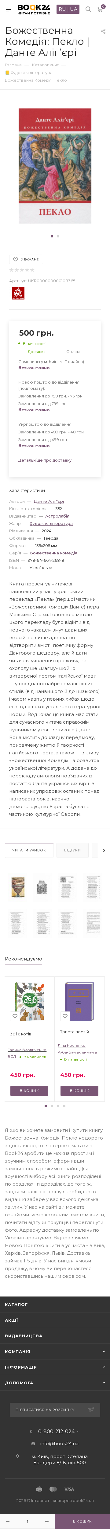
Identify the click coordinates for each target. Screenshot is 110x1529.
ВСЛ (12, 1056)
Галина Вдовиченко (27, 1049)
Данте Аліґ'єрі (49, 501)
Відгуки (72, 850)
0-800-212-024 (56, 1431)
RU (62, 9)
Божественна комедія (53, 552)
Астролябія (57, 516)
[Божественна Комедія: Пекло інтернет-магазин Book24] (55, 166)
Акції (11, 1320)
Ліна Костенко (72, 1045)
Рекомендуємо (23, 959)
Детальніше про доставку (45, 460)
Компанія (17, 1351)
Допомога (19, 1382)
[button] (52, 236)
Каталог (16, 1304)
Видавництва (23, 1335)
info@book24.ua (59, 1443)
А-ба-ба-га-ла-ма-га (77, 1052)
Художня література (51, 523)
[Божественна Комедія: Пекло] (17, 887)
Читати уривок (29, 850)
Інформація (21, 1367)
